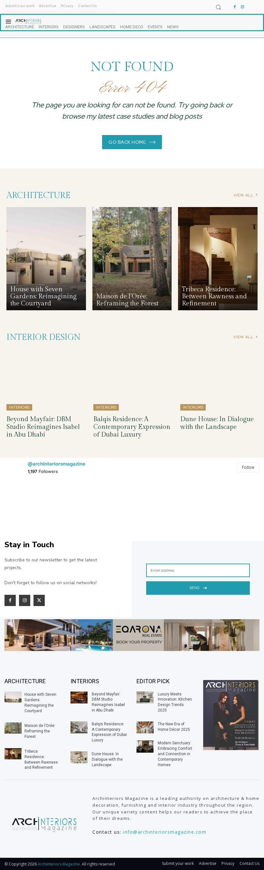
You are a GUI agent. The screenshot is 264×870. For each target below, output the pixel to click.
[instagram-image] (25, 503)
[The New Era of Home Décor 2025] (145, 727)
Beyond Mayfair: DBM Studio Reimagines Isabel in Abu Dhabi (43, 427)
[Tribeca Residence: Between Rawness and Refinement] (218, 258)
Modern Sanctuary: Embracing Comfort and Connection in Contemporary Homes (175, 754)
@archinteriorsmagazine (56, 464)
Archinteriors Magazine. (60, 864)
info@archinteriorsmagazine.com (164, 832)
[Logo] (44, 824)
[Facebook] (235, 7)
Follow (248, 467)
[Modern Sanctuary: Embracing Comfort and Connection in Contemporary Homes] (145, 746)
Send (194, 587)
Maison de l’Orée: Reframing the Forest (39, 731)
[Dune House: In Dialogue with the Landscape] (219, 380)
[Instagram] (242, 7)
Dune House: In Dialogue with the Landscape (217, 423)
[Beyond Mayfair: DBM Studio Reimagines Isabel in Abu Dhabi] (45, 380)
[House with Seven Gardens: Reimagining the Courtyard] (46, 258)
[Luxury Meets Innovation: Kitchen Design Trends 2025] (145, 697)
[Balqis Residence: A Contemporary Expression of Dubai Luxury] (132, 380)
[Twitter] (39, 600)
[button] (218, 7)
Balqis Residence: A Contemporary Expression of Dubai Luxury (131, 427)
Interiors (19, 407)
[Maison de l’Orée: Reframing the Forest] (132, 258)
